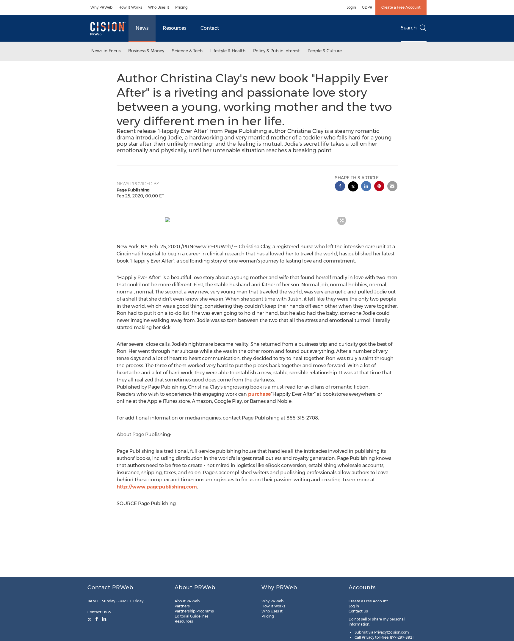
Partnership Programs (194, 611)
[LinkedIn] (104, 619)
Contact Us (97, 612)
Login (351, 7)
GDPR (367, 7)
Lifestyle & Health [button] (227, 51)
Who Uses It (158, 7)
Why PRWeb (101, 7)
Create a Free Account (401, 7)
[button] (257, 219)
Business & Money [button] (146, 51)
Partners (182, 606)
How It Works (130, 7)
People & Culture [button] (325, 51)
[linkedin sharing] (366, 187)
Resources (174, 28)
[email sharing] (392, 187)
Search (409, 28)
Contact (209, 28)
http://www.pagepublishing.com (157, 487)
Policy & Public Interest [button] (276, 51)
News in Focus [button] (105, 51)
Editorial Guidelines (192, 616)
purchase (259, 394)
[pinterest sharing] (379, 187)
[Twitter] (90, 619)
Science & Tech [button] (187, 51)
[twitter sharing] (353, 187)
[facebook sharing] (340, 187)
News (142, 28)
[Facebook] (96, 619)
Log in (354, 606)
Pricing (181, 7)
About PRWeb (187, 601)
